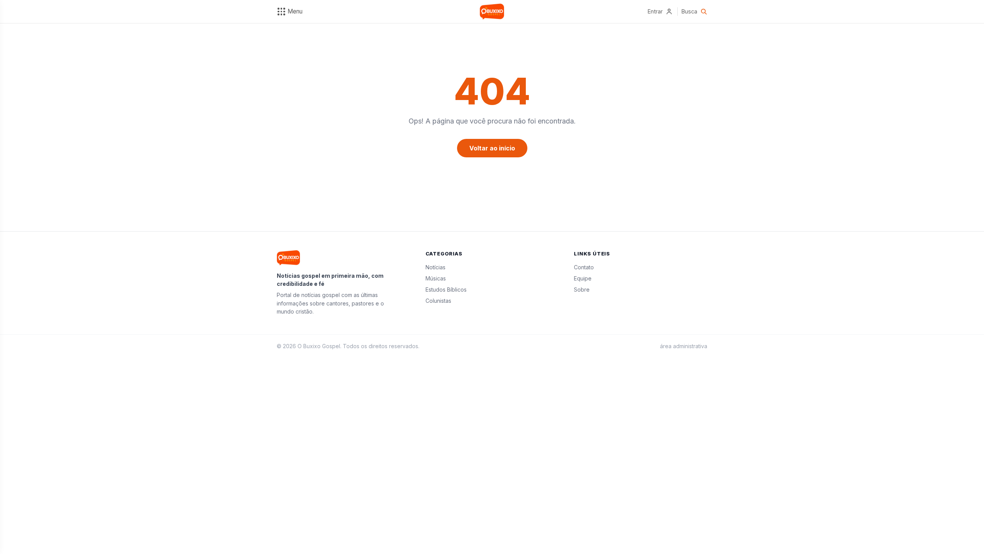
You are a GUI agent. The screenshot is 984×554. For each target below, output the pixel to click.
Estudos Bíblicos (446, 289)
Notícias (435, 267)
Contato (584, 267)
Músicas (436, 278)
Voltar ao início (492, 148)
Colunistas (438, 300)
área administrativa (683, 346)
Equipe (583, 278)
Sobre (582, 289)
